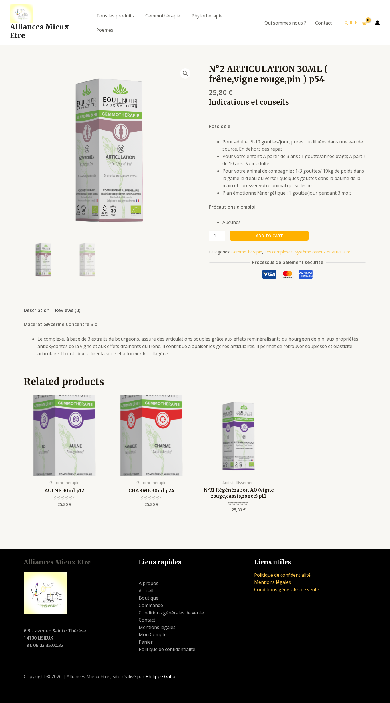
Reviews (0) (68, 310)
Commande (151, 605)
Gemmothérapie (162, 16)
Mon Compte (153, 634)
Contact (323, 23)
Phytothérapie (207, 16)
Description (36, 310)
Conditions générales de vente (171, 613)
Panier (146, 642)
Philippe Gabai (161, 676)
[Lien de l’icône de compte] (377, 22)
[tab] (36, 311)
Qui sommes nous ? (285, 23)
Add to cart (269, 235)
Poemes (104, 30)
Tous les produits (115, 16)
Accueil (146, 591)
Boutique (148, 598)
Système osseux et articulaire (322, 252)
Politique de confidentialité (167, 649)
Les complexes (278, 252)
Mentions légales (157, 627)
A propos (148, 583)
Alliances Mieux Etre (39, 31)
